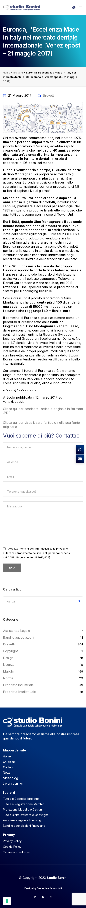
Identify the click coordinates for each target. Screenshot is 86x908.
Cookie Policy (12, 846)
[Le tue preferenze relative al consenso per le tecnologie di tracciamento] (7, 901)
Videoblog (10, 778)
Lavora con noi (13, 783)
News (6, 772)
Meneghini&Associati (49, 888)
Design (8, 658)
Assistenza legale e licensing (22, 820)
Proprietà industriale (18, 685)
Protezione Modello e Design (22, 809)
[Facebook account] (43, 897)
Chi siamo (9, 761)
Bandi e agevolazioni (18, 637)
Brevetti (18, 72)
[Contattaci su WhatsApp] (80, 449)
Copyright (10, 651)
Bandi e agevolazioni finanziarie (24, 825)
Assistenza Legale (16, 630)
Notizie (8, 678)
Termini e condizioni (16, 852)
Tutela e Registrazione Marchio (23, 804)
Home (6, 72)
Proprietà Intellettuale (19, 692)
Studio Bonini (57, 878)
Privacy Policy (12, 841)
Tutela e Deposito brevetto (21, 798)
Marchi (8, 671)
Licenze (9, 664)
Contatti (8, 767)
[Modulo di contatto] (80, 458)
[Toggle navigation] (81, 8)
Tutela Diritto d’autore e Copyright (25, 815)
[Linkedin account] (35, 897)
